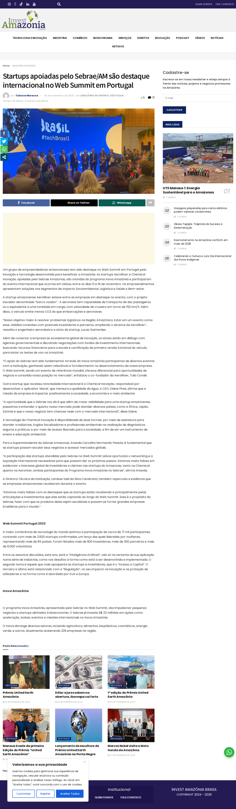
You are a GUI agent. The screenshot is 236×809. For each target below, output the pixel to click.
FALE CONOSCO (225, 4)
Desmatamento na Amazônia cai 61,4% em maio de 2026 (201, 242)
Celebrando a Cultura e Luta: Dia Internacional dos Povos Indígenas (202, 258)
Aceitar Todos (69, 794)
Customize (23, 794)
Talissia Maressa (26, 95)
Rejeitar (45, 794)
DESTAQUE (117, 95)
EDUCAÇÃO (162, 38)
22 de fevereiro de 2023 (70, 701)
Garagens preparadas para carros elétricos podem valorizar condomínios (200, 210)
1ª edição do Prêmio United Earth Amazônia (128, 695)
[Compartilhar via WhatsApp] (4, 149)
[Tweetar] (4, 141)
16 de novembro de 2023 (59, 95)
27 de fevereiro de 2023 (122, 755)
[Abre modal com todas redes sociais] (4, 157)
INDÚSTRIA (60, 38)
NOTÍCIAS (217, 38)
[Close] (84, 761)
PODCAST (182, 38)
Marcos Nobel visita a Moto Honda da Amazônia (128, 748)
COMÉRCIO (80, 38)
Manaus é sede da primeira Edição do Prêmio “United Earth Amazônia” (23, 750)
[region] (47, 780)
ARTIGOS (118, 46)
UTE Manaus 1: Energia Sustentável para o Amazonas (188, 190)
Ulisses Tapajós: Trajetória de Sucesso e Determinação (198, 226)
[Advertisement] (79, 238)
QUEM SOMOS (203, 4)
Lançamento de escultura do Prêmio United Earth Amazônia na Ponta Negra (77, 750)
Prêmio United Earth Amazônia (18, 695)
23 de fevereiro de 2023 (122, 701)
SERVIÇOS (124, 38)
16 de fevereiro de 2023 (17, 701)
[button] (59, 4)
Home (6, 65)
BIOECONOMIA (102, 38)
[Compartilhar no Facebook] (4, 133)
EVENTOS (143, 38)
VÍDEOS (200, 38)
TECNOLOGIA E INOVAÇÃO (30, 38)
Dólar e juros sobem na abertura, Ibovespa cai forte (76, 695)
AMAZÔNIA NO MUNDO (24, 65)
